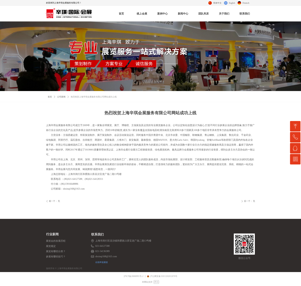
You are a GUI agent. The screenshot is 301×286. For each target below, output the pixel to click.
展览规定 (51, 246)
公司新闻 (61, 97)
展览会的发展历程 (55, 241)
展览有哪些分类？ (55, 251)
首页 (50, 97)
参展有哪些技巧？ (55, 256)
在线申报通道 (101, 262)
